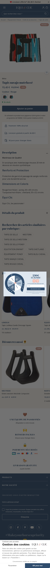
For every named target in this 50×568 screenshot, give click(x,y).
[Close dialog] (4, 273)
